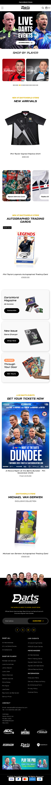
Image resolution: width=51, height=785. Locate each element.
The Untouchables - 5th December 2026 (25, 471)
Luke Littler (6, 671)
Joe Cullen (5, 689)
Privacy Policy (33, 688)
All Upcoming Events (35, 643)
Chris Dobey (6, 682)
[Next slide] (47, 2)
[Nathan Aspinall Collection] (13, 70)
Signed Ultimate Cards (36, 665)
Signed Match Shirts (35, 662)
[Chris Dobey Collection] (37, 70)
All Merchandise (7, 642)
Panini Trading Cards (35, 658)
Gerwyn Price (6, 696)
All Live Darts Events (9, 646)
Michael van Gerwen (9, 660)
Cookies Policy (33, 692)
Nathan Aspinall (7, 678)
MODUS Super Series (35, 646)
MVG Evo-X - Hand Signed (25, 554)
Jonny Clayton (7, 668)
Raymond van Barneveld (10, 693)
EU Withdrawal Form (35, 685)
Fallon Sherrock (7, 675)
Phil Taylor (5, 685)
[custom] (17, 630)
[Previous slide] (4, 2)
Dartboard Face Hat (25, 154)
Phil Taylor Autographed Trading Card (25, 274)
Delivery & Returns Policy (36, 681)
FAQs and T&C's (33, 678)
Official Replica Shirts (35, 669)
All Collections (7, 650)
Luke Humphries (8, 664)
